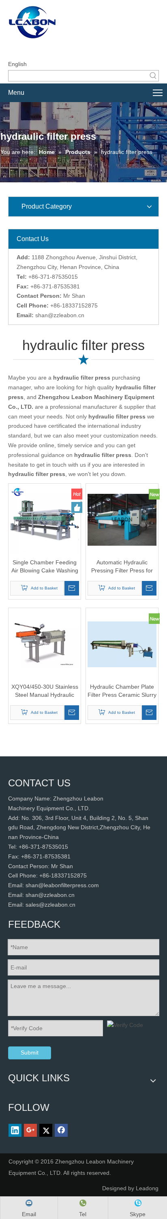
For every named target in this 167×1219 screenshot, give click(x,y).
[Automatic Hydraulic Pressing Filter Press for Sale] (122, 519)
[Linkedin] (15, 1130)
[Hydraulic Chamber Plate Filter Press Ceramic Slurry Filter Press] (122, 643)
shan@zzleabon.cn (59, 315)
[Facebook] (61, 1130)
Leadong (147, 1188)
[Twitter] (45, 1130)
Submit (30, 1052)
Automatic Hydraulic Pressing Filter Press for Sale (122, 566)
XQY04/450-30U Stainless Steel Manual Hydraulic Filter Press (44, 691)
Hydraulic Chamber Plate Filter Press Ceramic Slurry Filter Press (122, 691)
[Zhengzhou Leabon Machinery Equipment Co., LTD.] (71, 23)
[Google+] (30, 1130)
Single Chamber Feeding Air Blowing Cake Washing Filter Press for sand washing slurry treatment (44, 566)
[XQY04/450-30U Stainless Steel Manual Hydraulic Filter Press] (44, 643)
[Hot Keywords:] (153, 75)
